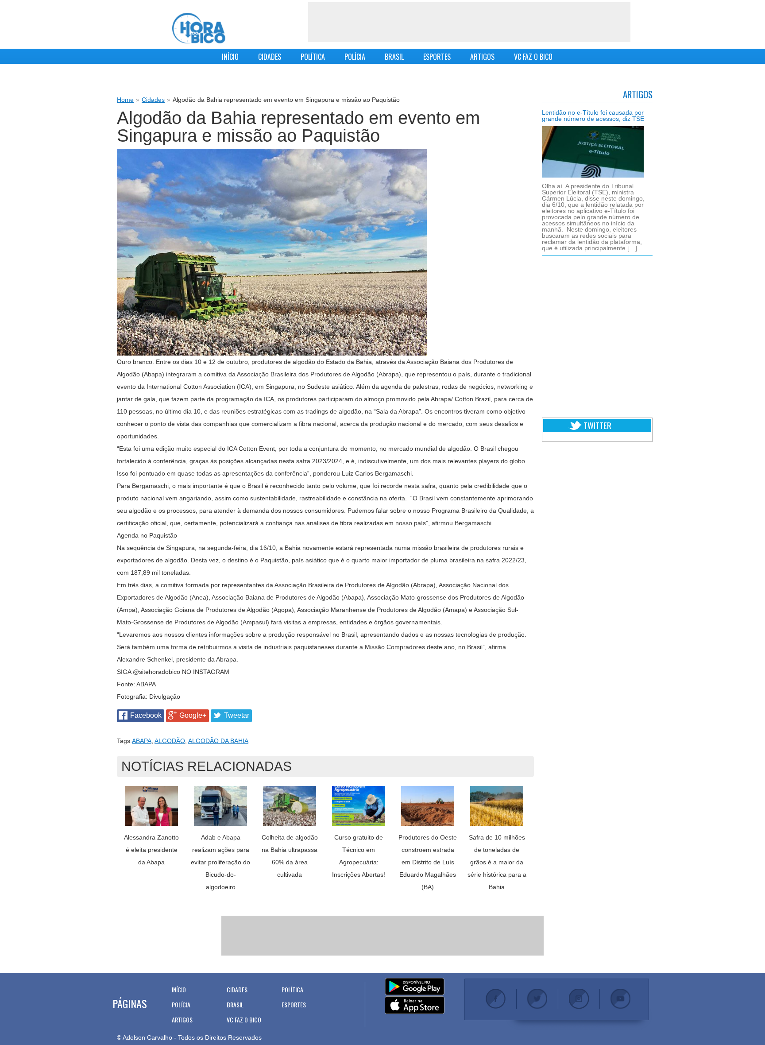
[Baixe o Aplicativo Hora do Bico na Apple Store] (414, 1005)
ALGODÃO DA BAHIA (218, 740)
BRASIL (394, 56)
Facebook (146, 715)
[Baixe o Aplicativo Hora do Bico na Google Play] (414, 987)
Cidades (153, 99)
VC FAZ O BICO (533, 56)
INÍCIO (230, 56)
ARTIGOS (482, 56)
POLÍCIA (354, 56)
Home (125, 99)
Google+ (192, 715)
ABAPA (141, 740)
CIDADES (269, 56)
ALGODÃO (170, 740)
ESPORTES (437, 56)
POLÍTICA (313, 56)
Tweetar (236, 715)
